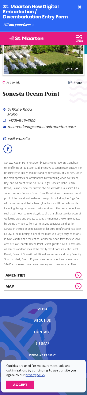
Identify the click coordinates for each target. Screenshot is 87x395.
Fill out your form (17, 25)
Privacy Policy (42, 354)
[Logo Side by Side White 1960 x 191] (26, 38)
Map (9, 286)
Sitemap (42, 343)
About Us (42, 320)
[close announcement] (79, 7)
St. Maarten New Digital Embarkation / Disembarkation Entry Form (35, 11)
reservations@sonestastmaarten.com (42, 126)
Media (42, 309)
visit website (19, 138)
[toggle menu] (79, 38)
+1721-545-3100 (21, 120)
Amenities (15, 275)
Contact (42, 332)
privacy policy (35, 375)
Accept (20, 384)
